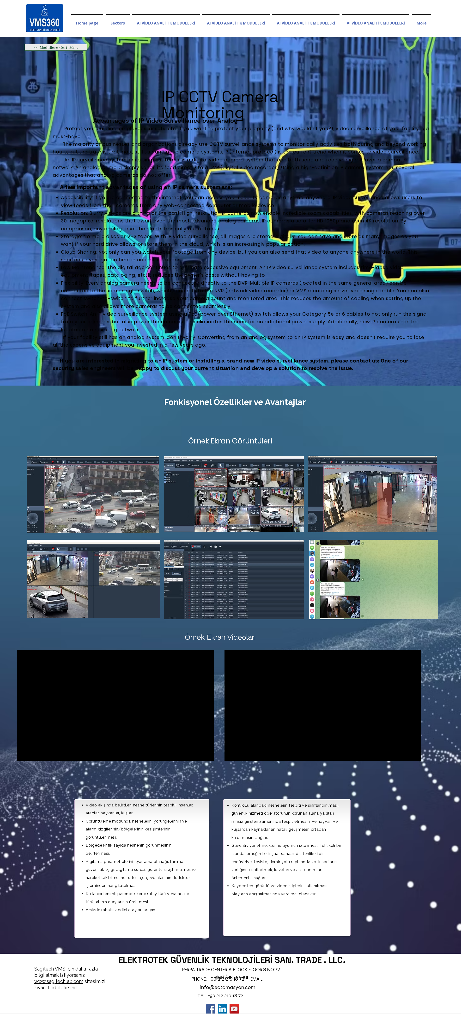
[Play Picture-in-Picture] (199, 754)
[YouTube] (234, 1009)
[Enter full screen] (207, 754)
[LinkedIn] (222, 1009)
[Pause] (23, 754)
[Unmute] (31, 754)
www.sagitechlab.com (58, 981)
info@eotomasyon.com (227, 987)
